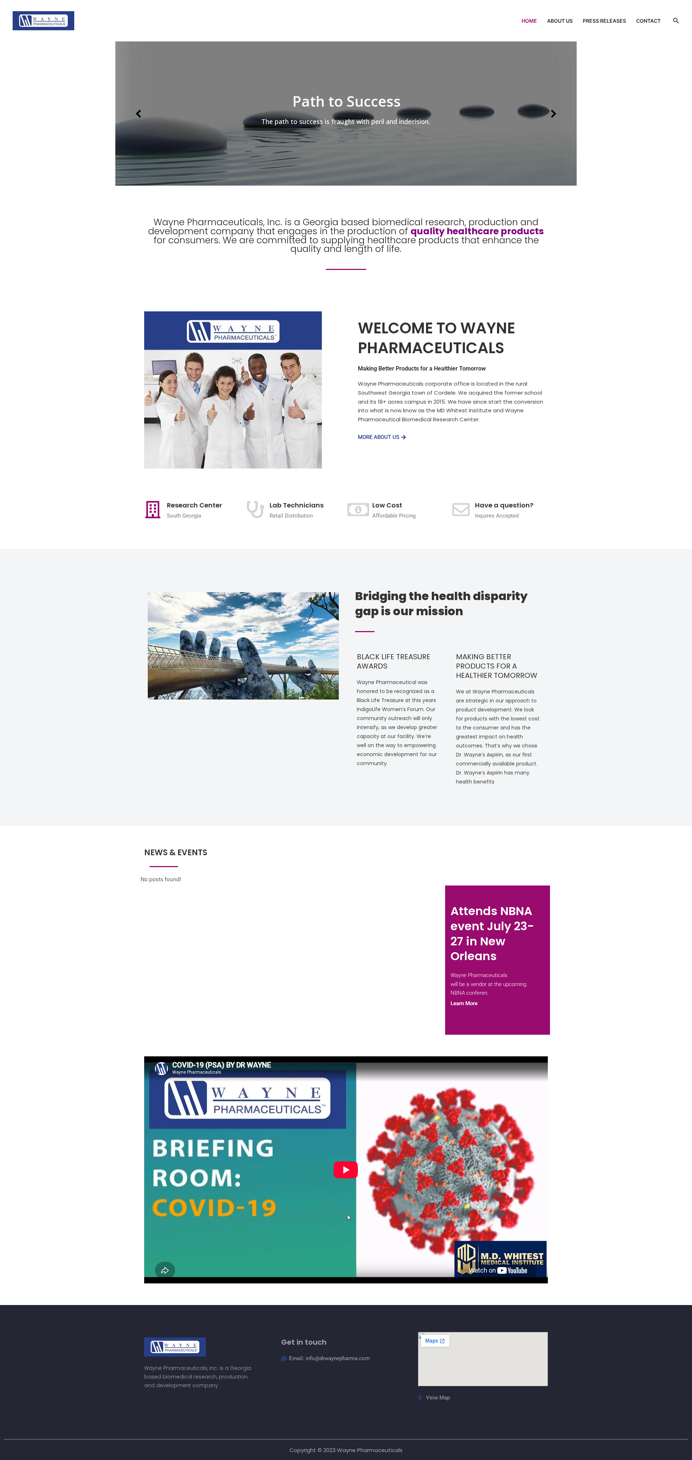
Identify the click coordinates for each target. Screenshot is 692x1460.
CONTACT (648, 21)
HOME (529, 21)
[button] (676, 20)
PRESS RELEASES (604, 21)
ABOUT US (560, 21)
